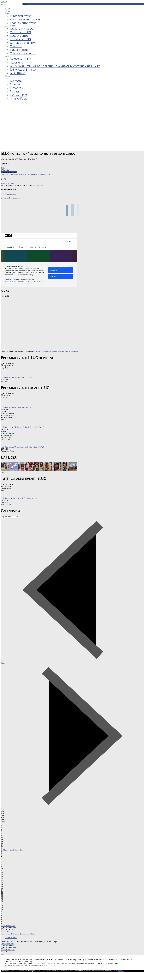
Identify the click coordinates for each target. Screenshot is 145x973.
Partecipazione (10, 194)
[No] (123, 971)
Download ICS (6, 174)
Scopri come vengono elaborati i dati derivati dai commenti (57, 351)
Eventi (8, 13)
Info (7, 56)
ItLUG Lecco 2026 (16, 850)
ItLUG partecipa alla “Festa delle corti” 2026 (17, 407)
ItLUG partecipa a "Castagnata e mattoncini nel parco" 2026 (22, 447)
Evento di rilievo (11, 938)
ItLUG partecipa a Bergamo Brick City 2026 (17, 377)
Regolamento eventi (23, 23)
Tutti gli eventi (6, 504)
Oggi (3, 663)
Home (7, 9)
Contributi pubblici (23, 53)
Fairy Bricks (17, 73)
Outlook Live (45, 174)
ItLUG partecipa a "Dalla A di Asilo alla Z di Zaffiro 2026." (22, 427)
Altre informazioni (7, 944)
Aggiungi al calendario (9, 172)
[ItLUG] (4, 2)
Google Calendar (18, 174)
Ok (120, 971)
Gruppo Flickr (19, 98)
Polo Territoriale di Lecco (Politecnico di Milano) (18, 934)
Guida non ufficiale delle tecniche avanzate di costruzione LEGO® (55, 66)
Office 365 (36, 174)
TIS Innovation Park (8, 183)
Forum (8, 76)
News (7, 11)
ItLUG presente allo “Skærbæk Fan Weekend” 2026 (19, 498)
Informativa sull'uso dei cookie (39, 965)
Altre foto (4, 472)
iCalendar (28, 174)
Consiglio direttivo (23, 43)
